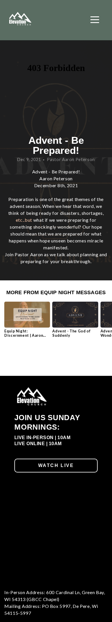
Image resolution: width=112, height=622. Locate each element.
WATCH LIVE (56, 465)
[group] (27, 322)
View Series (56, 357)
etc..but (24, 220)
